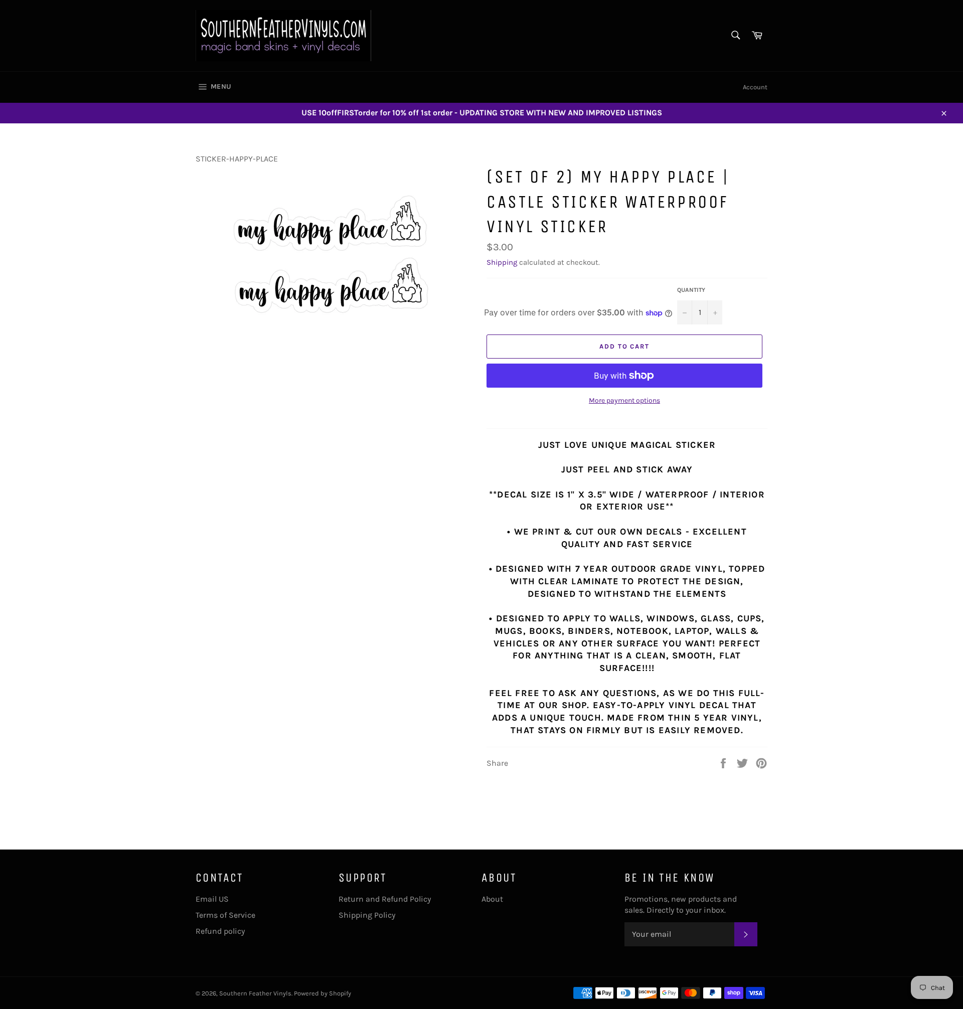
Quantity (691, 289)
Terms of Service (225, 915)
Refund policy (220, 931)
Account (755, 87)
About (492, 899)
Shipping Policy (367, 915)
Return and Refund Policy (385, 899)
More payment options (624, 400)
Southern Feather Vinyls (255, 993)
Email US (212, 899)
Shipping (502, 262)
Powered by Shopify (322, 993)
